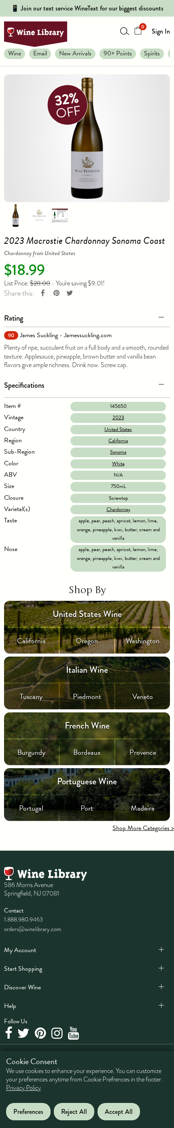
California (118, 441)
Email (40, 53)
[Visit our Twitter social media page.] (24, 1034)
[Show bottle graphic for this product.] (15, 215)
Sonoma (118, 452)
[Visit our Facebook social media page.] (9, 1034)
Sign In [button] (161, 31)
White (118, 464)
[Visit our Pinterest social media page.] (41, 1034)
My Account (20, 950)
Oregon (87, 640)
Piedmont (87, 696)
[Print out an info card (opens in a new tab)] (60, 215)
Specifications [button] (24, 385)
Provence (142, 752)
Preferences (28, 1111)
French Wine (87, 725)
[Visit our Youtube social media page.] (74, 1034)
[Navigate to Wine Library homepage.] (35, 34)
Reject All (74, 1111)
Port (87, 808)
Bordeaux (87, 752)
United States (118, 429)
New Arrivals (75, 53)
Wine (14, 53)
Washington (142, 640)
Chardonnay (118, 509)
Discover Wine (22, 987)
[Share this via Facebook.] (43, 293)
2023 (118, 418)
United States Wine (87, 614)
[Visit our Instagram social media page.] (58, 1034)
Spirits (152, 53)
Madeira (143, 808)
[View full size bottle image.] (87, 138)
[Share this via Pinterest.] (56, 293)
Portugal (31, 808)
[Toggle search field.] (125, 31)
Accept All (119, 1111)
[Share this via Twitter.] (69, 293)
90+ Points (118, 53)
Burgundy (31, 752)
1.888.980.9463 (23, 919)
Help (10, 1006)
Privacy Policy (23, 1088)
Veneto (142, 696)
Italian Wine (87, 669)
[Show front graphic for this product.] (39, 215)
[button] (87, 316)
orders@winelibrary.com (32, 929)
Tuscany (31, 696)
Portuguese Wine (87, 781)
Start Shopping (23, 968)
